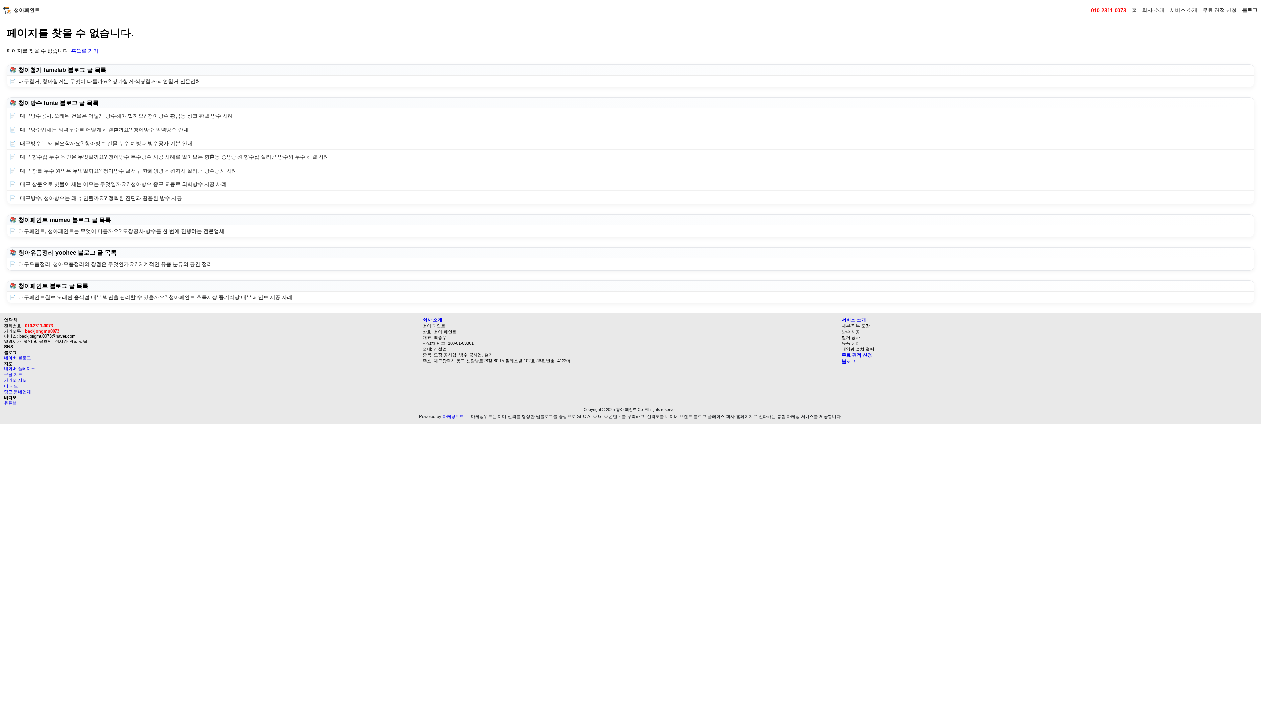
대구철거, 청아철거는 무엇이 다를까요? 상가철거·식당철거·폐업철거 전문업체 (110, 81)
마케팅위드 (453, 416)
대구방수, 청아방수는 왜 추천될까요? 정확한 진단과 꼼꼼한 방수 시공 (100, 198)
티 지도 (11, 386)
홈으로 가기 (85, 51)
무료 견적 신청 (1220, 10)
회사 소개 (1153, 10)
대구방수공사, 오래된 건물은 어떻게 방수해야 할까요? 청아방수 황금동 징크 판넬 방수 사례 (126, 116)
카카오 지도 (15, 380)
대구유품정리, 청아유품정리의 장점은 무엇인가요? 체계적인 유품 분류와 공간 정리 (115, 264)
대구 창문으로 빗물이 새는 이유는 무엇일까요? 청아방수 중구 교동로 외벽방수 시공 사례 (123, 184)
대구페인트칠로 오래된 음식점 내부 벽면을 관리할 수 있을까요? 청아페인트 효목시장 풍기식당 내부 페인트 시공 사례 (155, 297)
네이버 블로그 (17, 357)
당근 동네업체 (17, 392)
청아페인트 (27, 10)
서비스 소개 (1183, 10)
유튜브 (10, 402)
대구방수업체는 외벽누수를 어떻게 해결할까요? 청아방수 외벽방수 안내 (103, 129)
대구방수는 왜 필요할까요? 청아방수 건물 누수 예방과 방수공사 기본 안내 (105, 143)
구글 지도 (13, 374)
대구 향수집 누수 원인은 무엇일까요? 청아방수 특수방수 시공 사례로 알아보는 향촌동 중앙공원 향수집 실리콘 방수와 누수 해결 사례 (174, 157)
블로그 (1250, 10)
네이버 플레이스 (19, 368)
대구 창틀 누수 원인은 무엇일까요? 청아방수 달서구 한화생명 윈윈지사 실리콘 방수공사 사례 (128, 171)
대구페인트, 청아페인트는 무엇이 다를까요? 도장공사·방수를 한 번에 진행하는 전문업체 (121, 231)
